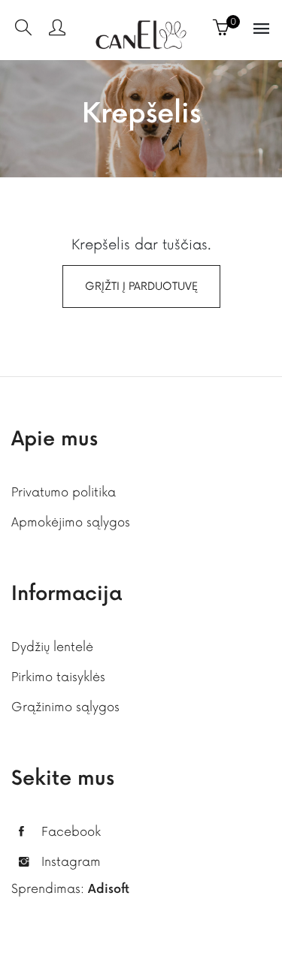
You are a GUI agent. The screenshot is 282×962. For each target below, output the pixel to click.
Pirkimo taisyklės (58, 677)
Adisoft (108, 889)
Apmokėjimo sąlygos (70, 522)
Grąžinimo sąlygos (65, 707)
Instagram (71, 862)
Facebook (71, 832)
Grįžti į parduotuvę (141, 286)
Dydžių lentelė (52, 647)
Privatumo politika (63, 492)
